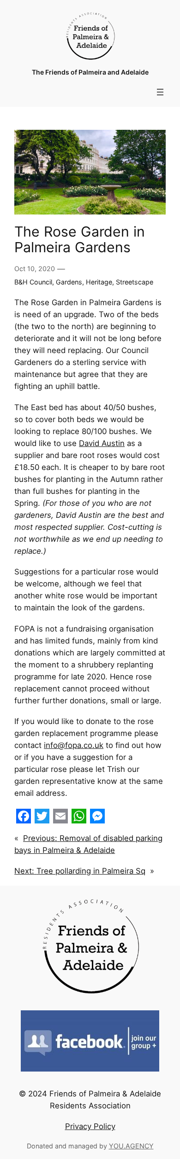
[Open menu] (160, 92)
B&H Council (33, 282)
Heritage (99, 282)
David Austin (102, 443)
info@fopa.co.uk (73, 745)
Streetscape (134, 282)
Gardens (69, 282)
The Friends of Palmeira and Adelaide (90, 72)
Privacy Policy (90, 1126)
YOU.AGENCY (131, 1146)
